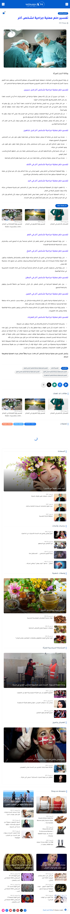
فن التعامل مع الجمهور (45, 543)
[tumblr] (14, 910)
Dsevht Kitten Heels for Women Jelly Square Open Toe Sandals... (45, 821)
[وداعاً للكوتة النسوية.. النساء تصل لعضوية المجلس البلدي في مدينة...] (35, 670)
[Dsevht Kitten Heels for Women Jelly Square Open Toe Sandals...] (61, 819)
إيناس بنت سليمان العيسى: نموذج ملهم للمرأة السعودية (35, 703)
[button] (60, 384)
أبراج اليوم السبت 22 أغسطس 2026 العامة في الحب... (12, 889)
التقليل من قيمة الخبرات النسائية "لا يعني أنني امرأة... (36, 777)
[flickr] (3, 910)
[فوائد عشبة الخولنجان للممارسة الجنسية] (60, 619)
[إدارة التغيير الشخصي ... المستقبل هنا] (60, 555)
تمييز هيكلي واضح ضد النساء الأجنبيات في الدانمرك (37, 533)
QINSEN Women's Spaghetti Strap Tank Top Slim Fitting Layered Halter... (52, 808)
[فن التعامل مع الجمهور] (60, 545)
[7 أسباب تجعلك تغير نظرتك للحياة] (60, 497)
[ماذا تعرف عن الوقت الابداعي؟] (61, 899)
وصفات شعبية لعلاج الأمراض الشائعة (41, 628)
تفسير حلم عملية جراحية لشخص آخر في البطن (36, 368)
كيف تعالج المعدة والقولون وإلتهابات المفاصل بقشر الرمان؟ (34, 638)
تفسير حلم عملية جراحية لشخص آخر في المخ (27, 371)
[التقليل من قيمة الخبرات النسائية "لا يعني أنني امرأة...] (60, 778)
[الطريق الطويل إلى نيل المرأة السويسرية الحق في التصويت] (60, 694)
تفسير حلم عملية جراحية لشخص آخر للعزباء (55, 375)
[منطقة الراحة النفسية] (60, 517)
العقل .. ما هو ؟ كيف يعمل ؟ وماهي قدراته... (39, 563)
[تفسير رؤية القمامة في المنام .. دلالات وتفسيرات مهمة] (12, 214)
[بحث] (3, 4)
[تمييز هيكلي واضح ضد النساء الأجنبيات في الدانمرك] (60, 535)
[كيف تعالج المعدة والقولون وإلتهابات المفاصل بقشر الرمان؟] (60, 639)
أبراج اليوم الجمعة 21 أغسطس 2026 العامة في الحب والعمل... (12, 900)
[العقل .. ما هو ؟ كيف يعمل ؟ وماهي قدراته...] (60, 565)
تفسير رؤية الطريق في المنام (35, 224)
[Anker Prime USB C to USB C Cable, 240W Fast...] (61, 843)
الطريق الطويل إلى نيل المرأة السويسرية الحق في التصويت (35, 693)
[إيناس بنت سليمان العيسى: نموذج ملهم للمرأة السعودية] (60, 704)
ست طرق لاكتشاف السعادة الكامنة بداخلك (39, 506)
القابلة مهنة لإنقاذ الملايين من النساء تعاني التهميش (36, 767)
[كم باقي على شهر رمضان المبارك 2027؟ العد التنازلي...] (61, 877)
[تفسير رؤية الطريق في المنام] (35, 214)
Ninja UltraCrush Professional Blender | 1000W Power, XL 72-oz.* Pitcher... (45, 832)
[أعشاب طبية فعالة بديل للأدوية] (35, 595)
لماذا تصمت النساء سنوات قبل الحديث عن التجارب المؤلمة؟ (11, 835)
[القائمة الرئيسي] (66, 4)
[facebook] (25, 910)
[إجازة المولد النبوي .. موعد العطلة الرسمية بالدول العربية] (61, 888)
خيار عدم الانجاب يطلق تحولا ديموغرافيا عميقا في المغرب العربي (18, 803)
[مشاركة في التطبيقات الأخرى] (43, 384)
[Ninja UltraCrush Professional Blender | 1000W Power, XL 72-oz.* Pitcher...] (61, 830)
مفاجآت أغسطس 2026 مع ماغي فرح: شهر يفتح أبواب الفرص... (53, 866)
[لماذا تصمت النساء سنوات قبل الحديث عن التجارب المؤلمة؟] (27, 834)
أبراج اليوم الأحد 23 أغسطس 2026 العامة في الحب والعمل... (12, 878)
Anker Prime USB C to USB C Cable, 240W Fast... (45, 844)
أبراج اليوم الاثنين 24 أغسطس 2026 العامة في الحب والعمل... (18, 866)
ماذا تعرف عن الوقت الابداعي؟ (47, 899)
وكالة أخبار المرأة (48, 910)
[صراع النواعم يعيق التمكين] (60, 714)
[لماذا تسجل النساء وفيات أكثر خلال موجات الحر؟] (27, 813)
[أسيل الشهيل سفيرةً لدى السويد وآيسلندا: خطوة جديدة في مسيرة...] (27, 823)
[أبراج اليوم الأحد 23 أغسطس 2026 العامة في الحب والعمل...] (27, 877)
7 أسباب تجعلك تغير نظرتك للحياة (42, 496)
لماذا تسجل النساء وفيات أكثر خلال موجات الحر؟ (12, 814)
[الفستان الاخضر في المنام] (58, 214)
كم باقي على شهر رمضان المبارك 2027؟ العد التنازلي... (45, 878)
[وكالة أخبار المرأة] (35, 4)
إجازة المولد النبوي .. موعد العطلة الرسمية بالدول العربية (45, 889)
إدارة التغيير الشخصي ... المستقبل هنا (41, 553)
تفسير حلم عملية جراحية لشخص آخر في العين (55, 371)
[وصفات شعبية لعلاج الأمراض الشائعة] (60, 629)
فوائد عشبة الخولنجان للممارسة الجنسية (40, 618)
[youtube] (10, 910)
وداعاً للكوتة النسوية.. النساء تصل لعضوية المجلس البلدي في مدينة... (38, 685)
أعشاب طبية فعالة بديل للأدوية (53, 610)
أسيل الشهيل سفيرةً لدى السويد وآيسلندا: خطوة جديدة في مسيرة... (12, 825)
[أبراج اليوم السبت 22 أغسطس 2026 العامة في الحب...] (27, 888)
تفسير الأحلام (63, 13)
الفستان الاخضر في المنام (59, 224)
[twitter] (21, 910)
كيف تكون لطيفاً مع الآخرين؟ (54, 488)
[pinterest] (17, 910)
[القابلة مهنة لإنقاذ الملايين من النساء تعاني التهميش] (60, 768)
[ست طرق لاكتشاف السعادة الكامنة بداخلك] (60, 507)
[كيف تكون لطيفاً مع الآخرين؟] (35, 473)
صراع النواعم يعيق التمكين (44, 713)
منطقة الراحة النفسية (46, 516)
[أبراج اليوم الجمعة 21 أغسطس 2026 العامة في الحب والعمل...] (27, 899)
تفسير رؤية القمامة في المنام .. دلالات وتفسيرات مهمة (12, 225)
